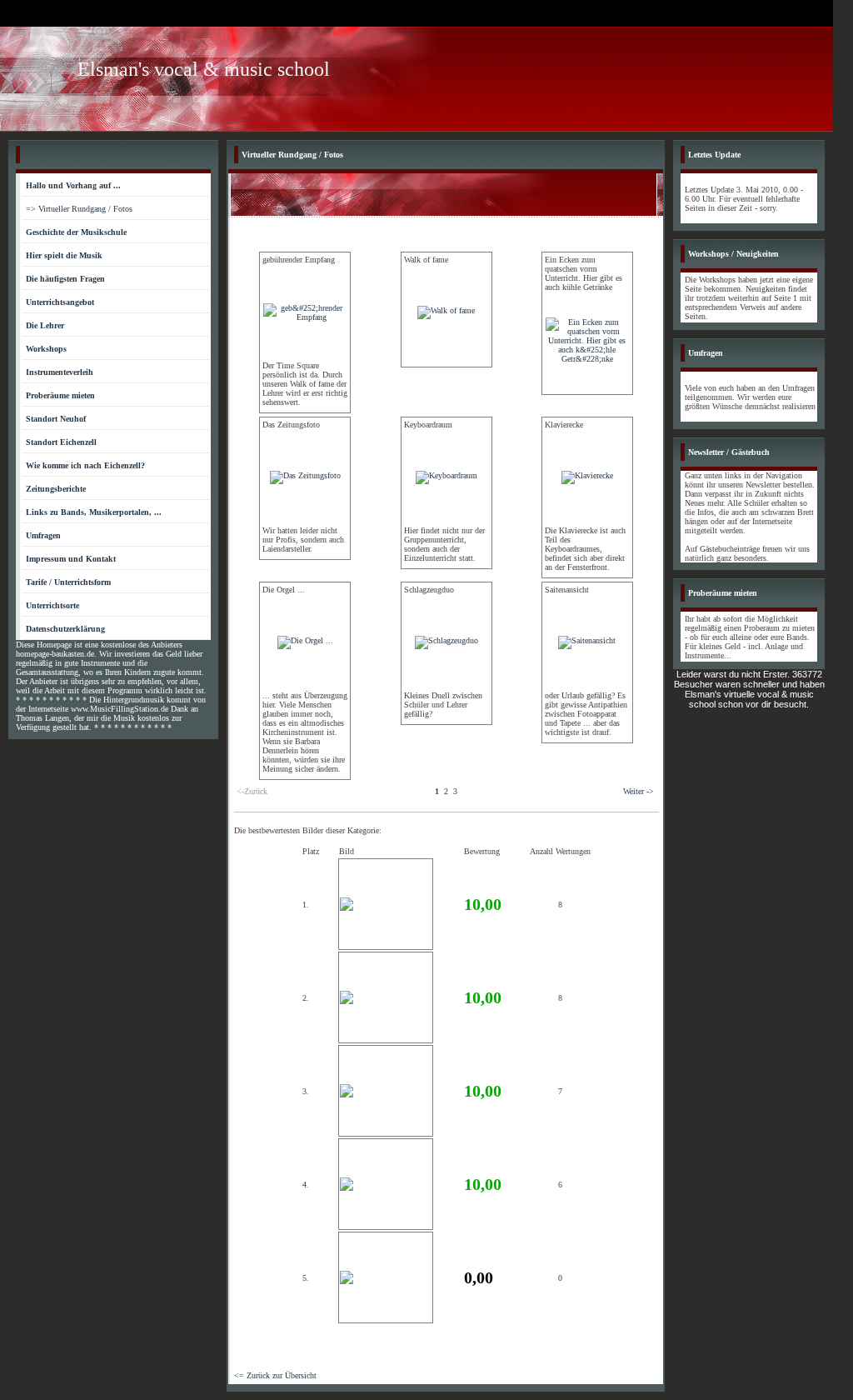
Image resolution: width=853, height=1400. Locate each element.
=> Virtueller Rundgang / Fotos (79, 208)
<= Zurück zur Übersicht (275, 1375)
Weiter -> (638, 791)
